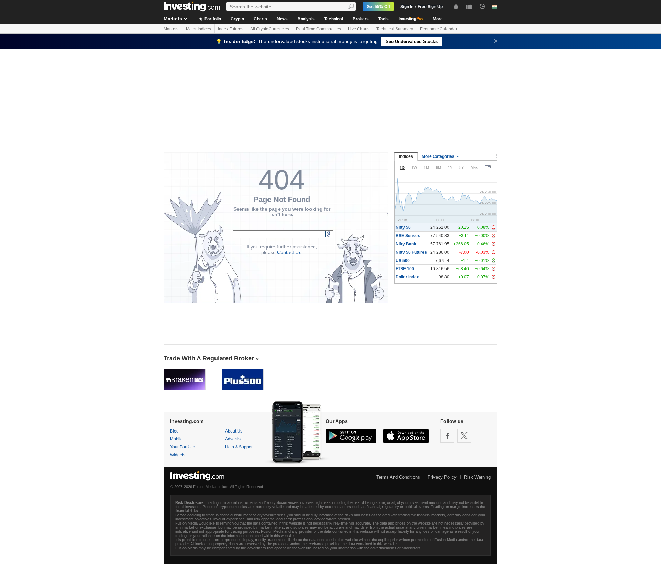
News (282, 19)
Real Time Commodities (318, 29)
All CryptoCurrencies (269, 29)
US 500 (403, 260)
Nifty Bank (406, 244)
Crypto (237, 19)
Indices (406, 156)
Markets (173, 18)
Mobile (176, 439)
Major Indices (198, 29)
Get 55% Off (378, 6)
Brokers (361, 19)
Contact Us (289, 252)
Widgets (177, 455)
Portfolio (212, 19)
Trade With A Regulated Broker (209, 358)
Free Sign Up (430, 6)
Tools (383, 19)
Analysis (306, 19)
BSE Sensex (408, 235)
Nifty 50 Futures (411, 252)
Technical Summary (394, 29)
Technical (333, 19)
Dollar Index (407, 277)
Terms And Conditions (398, 477)
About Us (233, 431)
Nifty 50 (403, 227)
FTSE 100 (405, 268)
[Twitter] (464, 436)
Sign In (406, 6)
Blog (174, 431)
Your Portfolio (182, 447)
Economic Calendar (438, 29)
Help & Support (239, 447)
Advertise (234, 439)
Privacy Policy (442, 477)
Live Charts (358, 29)
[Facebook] (447, 436)
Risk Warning (477, 477)
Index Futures (230, 29)
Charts (260, 19)
